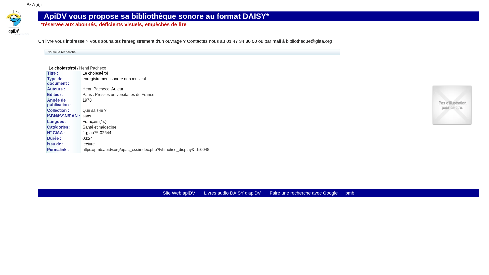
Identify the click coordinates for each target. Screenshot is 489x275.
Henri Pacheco (92, 68)
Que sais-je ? (94, 110)
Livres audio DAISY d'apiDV (232, 193)
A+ (39, 5)
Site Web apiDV (179, 193)
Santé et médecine (99, 127)
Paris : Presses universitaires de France (118, 94)
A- (29, 4)
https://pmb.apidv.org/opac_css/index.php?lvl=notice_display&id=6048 (146, 149)
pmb (349, 193)
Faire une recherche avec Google (304, 193)
